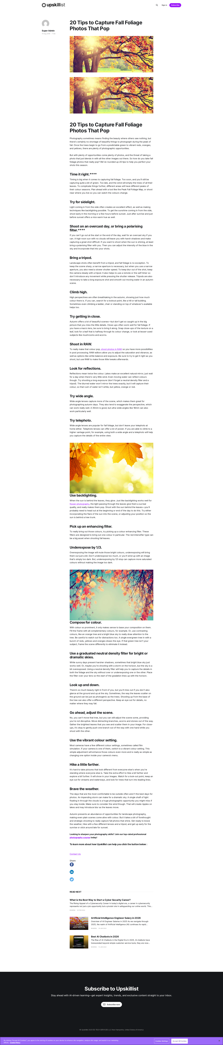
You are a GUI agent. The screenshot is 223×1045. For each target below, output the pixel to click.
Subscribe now (113, 1004)
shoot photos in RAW (111, 349)
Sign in (164, 5)
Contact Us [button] (75, 854)
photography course (80, 837)
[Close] (219, 1040)
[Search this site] (157, 5)
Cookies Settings (161, 1041)
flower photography (79, 504)
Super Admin (48, 30)
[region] (111, 1041)
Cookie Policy (15, 1042)
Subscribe (175, 5)
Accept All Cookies (180, 1041)
